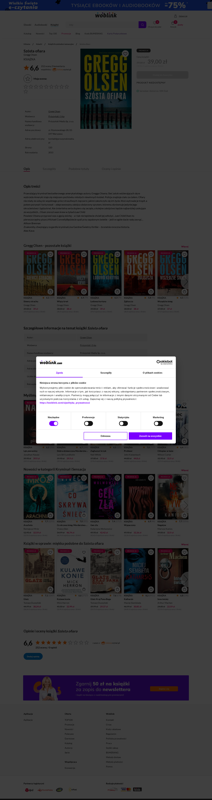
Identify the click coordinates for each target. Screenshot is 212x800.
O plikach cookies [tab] (152, 372)
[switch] (88, 423)
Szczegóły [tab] (106, 372)
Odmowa (105, 436)
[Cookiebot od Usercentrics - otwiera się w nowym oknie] (158, 362)
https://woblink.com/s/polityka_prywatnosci (65, 402)
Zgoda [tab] (59, 372)
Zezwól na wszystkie (150, 436)
